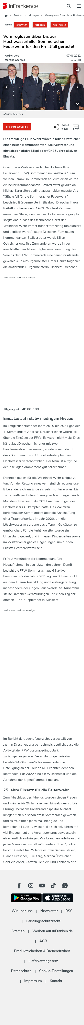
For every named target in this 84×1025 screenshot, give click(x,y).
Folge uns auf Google (17, 126)
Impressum (33, 980)
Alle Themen (59, 24)
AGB (43, 941)
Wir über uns (22, 910)
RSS (68, 910)
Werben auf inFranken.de (52, 931)
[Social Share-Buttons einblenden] (62, 128)
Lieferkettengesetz (43, 960)
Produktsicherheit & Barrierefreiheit (42, 950)
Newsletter (49, 910)
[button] (6, 87)
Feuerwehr (21, 24)
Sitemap (17, 931)
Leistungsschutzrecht (43, 921)
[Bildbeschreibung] (77, 104)
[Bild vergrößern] (77, 69)
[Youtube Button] (42, 885)
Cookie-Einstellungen (56, 970)
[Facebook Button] (19, 885)
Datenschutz (21, 970)
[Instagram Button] (30, 885)
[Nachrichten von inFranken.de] (19, 6)
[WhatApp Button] (65, 885)
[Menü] (79, 6)
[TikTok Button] (53, 885)
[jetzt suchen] (69, 6)
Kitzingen (40, 24)
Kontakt (56, 980)
